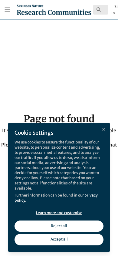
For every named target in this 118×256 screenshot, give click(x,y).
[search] (100, 10)
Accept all (59, 239)
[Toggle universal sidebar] (7, 9)
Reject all (59, 226)
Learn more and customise (59, 213)
